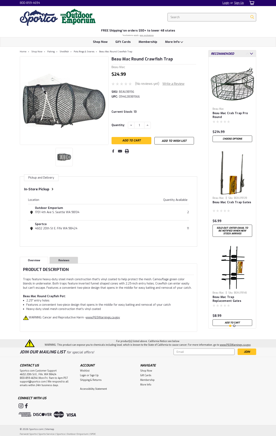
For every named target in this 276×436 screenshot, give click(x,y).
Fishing (51, 51)
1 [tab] (230, 326)
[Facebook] (113, 151)
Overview (34, 260)
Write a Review (173, 84)
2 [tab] (234, 326)
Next (105, 100)
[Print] (127, 151)
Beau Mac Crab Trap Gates (232, 202)
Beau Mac (218, 109)
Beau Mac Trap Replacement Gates (227, 299)
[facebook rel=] (26, 405)
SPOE (93, 434)
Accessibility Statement (93, 389)
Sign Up (239, 3)
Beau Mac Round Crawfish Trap (115, 51)
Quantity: (118, 125)
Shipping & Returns (91, 380)
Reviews (63, 260)
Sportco (41, 224)
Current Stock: (124, 112)
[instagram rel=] (20, 405)
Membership (148, 42)
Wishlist (85, 370)
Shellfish (64, 51)
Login (225, 3)
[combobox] (211, 17)
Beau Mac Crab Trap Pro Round (230, 115)
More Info (172, 42)
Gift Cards (123, 42)
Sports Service (46, 434)
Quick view (232, 102)
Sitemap (49, 429)
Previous (23, 100)
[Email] (120, 151)
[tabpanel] (232, 102)
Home (23, 51)
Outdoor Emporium (49, 208)
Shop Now (100, 42)
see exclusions (147, 35)
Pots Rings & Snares (84, 51)
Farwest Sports (28, 434)
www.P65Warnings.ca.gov (103, 317)
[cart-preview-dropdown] (251, 3)
